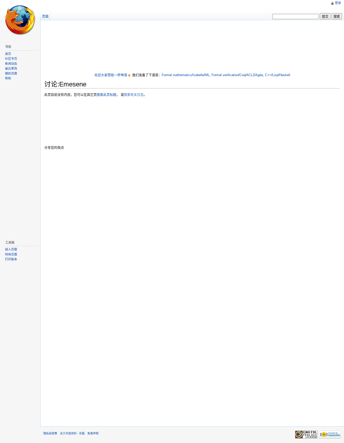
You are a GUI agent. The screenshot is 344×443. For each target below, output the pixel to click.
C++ (268, 75)
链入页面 (11, 249)
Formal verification (225, 75)
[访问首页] (20, 20)
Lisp (275, 75)
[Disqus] (192, 218)
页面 (45, 16)
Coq (242, 75)
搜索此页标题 (106, 95)
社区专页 (11, 58)
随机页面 (11, 73)
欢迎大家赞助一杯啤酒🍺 (112, 75)
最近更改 (11, 68)
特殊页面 (11, 254)
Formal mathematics (177, 75)
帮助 (8, 78)
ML (207, 75)
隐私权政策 (50, 433)
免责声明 (92, 433)
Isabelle (198, 75)
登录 (338, 3)
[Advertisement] (192, 47)
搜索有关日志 (134, 95)
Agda (259, 75)
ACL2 (250, 75)
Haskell (284, 75)
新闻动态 (11, 64)
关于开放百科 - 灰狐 (72, 433)
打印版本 (11, 259)
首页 (8, 54)
